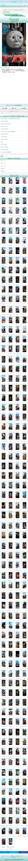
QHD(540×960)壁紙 (14, 19)
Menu (25, 5)
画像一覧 (14, 108)
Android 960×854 (4, 149)
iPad (2, 141)
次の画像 (23, 108)
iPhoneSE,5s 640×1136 (6, 123)
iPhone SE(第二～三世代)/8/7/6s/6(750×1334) (10, 118)
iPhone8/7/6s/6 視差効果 (6, 152)
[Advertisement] (14, 88)
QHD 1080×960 (4, 134)
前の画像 (4, 108)
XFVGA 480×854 (4, 121)
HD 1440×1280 (4, 139)
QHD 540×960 (4, 136)
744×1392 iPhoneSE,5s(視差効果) (8, 131)
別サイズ (3, 113)
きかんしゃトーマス (14, 18)
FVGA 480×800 (4, 126)
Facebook (23, 852)
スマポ (3, 5)
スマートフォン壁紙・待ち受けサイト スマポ (14, 856)
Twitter (14, 852)
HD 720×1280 (4, 144)
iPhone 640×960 (4, 147)
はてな (5, 852)
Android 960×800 (4, 129)
